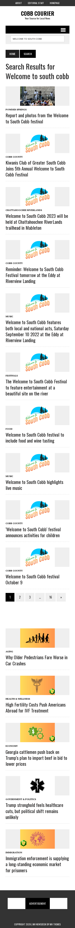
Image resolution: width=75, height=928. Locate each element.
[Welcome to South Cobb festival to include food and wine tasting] (37, 423)
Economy (12, 745)
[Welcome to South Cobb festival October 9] (37, 564)
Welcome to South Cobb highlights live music (34, 484)
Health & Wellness (18, 698)
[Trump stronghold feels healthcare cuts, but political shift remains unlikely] (37, 793)
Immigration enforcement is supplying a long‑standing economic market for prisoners (37, 864)
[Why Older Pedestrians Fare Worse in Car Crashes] (37, 645)
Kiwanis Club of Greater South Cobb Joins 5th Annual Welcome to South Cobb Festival (36, 168)
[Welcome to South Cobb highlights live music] (37, 470)
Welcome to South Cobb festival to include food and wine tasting (35, 437)
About (18, 3)
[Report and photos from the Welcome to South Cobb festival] (37, 103)
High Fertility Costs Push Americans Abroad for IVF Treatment (36, 707)
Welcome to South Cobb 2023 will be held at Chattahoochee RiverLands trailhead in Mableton (37, 221)
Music (9, 316)
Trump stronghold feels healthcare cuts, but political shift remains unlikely (34, 810)
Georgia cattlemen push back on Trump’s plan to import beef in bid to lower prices (36, 757)
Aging (9, 651)
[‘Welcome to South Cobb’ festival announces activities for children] (37, 517)
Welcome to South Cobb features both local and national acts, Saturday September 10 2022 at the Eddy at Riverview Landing (37, 331)
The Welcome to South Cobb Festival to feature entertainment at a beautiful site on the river (36, 387)
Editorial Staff (36, 3)
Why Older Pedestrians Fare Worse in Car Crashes (37, 660)
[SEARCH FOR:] (37, 38)
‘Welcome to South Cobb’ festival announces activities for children (33, 532)
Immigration (14, 852)
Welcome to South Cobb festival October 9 (32, 579)
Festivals (12, 375)
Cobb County (14, 156)
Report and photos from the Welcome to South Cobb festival (37, 118)
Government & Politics (21, 799)
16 (50, 597)
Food (9, 428)
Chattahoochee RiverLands (24, 210)
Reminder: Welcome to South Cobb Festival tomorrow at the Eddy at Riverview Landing (34, 275)
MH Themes (55, 924)
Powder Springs (16, 109)
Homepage (55, 3)
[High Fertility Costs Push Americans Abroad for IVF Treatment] (37, 692)
